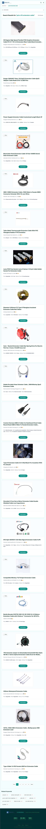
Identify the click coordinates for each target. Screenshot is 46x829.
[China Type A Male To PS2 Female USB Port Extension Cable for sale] (23, 754)
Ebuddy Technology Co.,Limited (9, 273)
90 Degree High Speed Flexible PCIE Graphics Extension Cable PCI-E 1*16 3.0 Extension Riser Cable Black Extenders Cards (22, 41)
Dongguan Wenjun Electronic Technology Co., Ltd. (13, 732)
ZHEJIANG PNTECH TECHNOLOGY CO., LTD (12, 158)
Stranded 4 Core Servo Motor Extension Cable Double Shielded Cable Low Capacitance (20, 502)
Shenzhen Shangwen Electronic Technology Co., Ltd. (13, 657)
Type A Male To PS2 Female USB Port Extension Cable (20, 766)
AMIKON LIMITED (6, 618)
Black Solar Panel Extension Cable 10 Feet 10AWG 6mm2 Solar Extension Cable (21, 154)
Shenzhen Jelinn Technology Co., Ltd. (10, 196)
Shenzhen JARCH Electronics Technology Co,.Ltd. (13, 350)
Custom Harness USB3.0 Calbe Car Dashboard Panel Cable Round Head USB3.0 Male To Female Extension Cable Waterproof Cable (22, 424)
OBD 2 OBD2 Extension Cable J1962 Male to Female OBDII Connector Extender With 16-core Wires (22, 193)
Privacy (19, 825)
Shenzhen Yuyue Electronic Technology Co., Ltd (12, 768)
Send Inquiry (23, 53)
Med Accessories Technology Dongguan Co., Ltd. (13, 388)
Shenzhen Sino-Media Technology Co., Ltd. (11, 427)
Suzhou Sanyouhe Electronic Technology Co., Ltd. (13, 693)
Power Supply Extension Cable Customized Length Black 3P (22, 117)
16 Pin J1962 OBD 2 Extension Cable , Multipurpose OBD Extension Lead (21, 729)
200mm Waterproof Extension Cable (15, 691)
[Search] (41, 3)
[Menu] (44, 3)
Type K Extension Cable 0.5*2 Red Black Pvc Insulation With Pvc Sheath (22, 463)
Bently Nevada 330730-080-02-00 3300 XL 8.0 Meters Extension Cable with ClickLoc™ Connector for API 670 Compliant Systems (21, 615)
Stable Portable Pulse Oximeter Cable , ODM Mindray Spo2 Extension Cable (22, 385)
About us (26, 825)
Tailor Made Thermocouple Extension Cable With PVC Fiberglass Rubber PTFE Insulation (20, 231)
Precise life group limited (8, 82)
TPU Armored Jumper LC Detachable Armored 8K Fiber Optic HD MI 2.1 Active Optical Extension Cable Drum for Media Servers (22, 654)
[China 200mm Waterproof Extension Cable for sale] (23, 679)
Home (5, 5)
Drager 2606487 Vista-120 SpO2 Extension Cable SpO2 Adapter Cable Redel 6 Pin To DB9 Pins (21, 79)
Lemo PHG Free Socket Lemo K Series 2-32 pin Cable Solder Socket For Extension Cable (22, 270)
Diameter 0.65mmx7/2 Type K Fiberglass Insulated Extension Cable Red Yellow (19, 308)
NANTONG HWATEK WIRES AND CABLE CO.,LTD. (13, 505)
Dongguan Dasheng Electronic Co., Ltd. (11, 119)
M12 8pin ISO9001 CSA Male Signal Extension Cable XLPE (21, 540)
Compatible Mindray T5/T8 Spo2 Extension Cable (19, 577)
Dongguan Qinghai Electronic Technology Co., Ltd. (13, 44)
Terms (23, 825)
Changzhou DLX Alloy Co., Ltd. (9, 467)
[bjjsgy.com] (7, 2)
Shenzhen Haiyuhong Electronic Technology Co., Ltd (13, 542)
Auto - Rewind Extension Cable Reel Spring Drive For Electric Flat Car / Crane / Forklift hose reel (22, 347)
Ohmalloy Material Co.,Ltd (8, 311)
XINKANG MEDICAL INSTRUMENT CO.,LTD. (11, 580)
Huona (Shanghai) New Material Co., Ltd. (11, 235)
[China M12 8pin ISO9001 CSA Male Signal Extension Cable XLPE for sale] (23, 528)
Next (32, 784)
